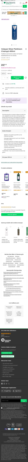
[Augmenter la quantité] (7, 78)
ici (10, 418)
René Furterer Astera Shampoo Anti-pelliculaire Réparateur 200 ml (14, 278)
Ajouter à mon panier (17, 77)
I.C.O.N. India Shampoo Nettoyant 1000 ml (13, 286)
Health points (6, 373)
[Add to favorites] (26, 78)
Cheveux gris (5, 9)
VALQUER (3, 57)
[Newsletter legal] (2, 408)
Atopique (17, 256)
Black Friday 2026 (7, 376)
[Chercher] (25, 6)
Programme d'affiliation (9, 369)
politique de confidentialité (13, 408)
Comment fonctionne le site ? (10, 365)
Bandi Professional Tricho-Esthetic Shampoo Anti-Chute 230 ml (13, 292)
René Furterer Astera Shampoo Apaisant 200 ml (13, 276)
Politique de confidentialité (14, 437)
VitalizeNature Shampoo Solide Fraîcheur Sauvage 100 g (12, 295)
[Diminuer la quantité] (2, 78)
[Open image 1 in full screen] (14, 31)
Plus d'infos (9, 102)
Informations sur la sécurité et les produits (11, 162)
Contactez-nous (6, 353)
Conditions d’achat (14, 439)
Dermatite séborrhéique (8, 263)
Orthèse (16, 263)
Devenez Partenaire (7, 371)
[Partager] (26, 49)
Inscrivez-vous (23, 400)
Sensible (5, 264)
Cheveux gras (18, 259)
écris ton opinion (12, 214)
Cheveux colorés (9, 259)
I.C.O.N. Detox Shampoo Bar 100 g (13, 288)
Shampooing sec (12, 264)
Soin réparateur (20, 264)
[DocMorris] (9, 3)
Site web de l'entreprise (8, 374)
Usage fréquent (11, 266)
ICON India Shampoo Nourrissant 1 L (13, 290)
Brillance (19, 258)
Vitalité (18, 266)
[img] (14, 60)
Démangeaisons (17, 261)
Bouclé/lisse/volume (10, 258)
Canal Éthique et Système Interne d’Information (14, 441)
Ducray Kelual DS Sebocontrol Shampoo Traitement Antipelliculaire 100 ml (12, 273)
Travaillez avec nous (8, 367)
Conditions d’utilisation (14, 438)
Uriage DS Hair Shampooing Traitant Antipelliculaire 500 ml (11, 284)
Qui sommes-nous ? (8, 363)
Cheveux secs (9, 261)
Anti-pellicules (11, 256)
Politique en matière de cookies (14, 440)
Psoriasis (21, 263)
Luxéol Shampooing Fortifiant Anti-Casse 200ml (13, 281)
